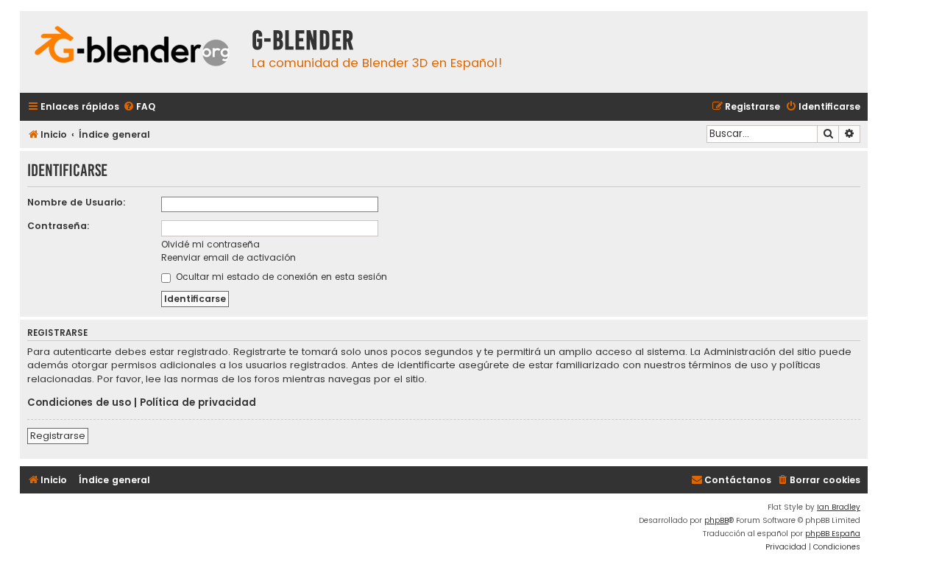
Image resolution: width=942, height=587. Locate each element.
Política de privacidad (198, 403)
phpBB (716, 520)
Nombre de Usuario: (76, 202)
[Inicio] (132, 48)
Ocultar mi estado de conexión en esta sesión (280, 276)
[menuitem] (139, 107)
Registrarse (57, 436)
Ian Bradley (838, 507)
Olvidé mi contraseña (210, 244)
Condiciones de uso (79, 403)
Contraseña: (58, 225)
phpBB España (832, 533)
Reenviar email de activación (228, 257)
